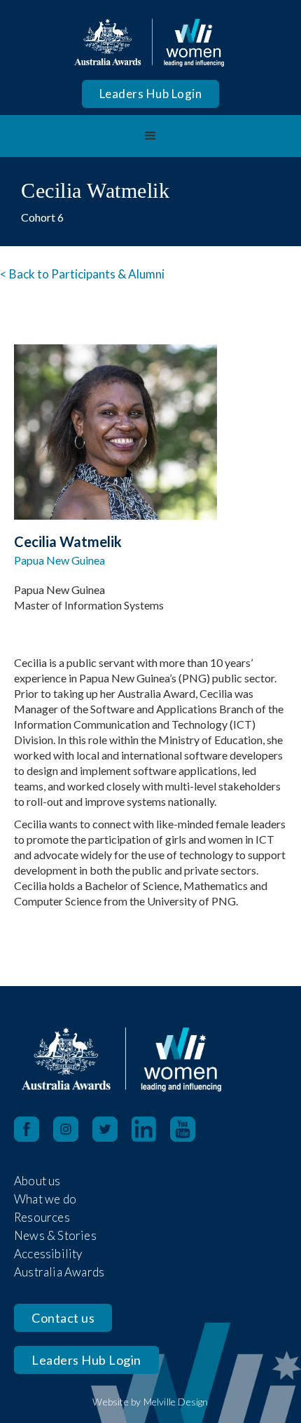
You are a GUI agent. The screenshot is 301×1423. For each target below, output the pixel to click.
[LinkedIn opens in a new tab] (151, 1129)
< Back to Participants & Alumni (82, 274)
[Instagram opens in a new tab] (72, 1129)
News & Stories (55, 1235)
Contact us (62, 1318)
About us (37, 1180)
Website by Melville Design (150, 1402)
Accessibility (48, 1253)
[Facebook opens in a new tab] (26, 1129)
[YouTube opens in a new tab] (189, 1129)
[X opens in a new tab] (112, 1129)
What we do (45, 1199)
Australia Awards (59, 1271)
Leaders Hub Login (150, 93)
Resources (42, 1217)
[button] (150, 136)
